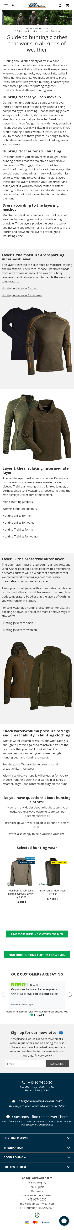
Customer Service (16, 1138)
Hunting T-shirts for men (19, 529)
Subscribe (57, 1063)
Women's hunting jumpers (20, 509)
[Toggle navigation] (6, 5)
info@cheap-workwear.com (22, 823)
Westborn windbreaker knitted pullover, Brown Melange (21, 893)
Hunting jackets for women (19, 630)
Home (29, 28)
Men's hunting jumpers (18, 502)
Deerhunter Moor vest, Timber (53, 892)
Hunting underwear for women (22, 295)
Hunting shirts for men (17, 516)
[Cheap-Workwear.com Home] (37, 5)
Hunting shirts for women (19, 522)
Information (13, 1148)
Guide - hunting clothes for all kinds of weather (38, 31)
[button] (64, 1221)
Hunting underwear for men (20, 288)
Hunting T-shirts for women (21, 536)
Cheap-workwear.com (37, 1178)
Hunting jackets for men (17, 623)
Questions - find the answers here (40, 1117)
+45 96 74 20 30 (40, 1082)
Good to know (41, 28)
